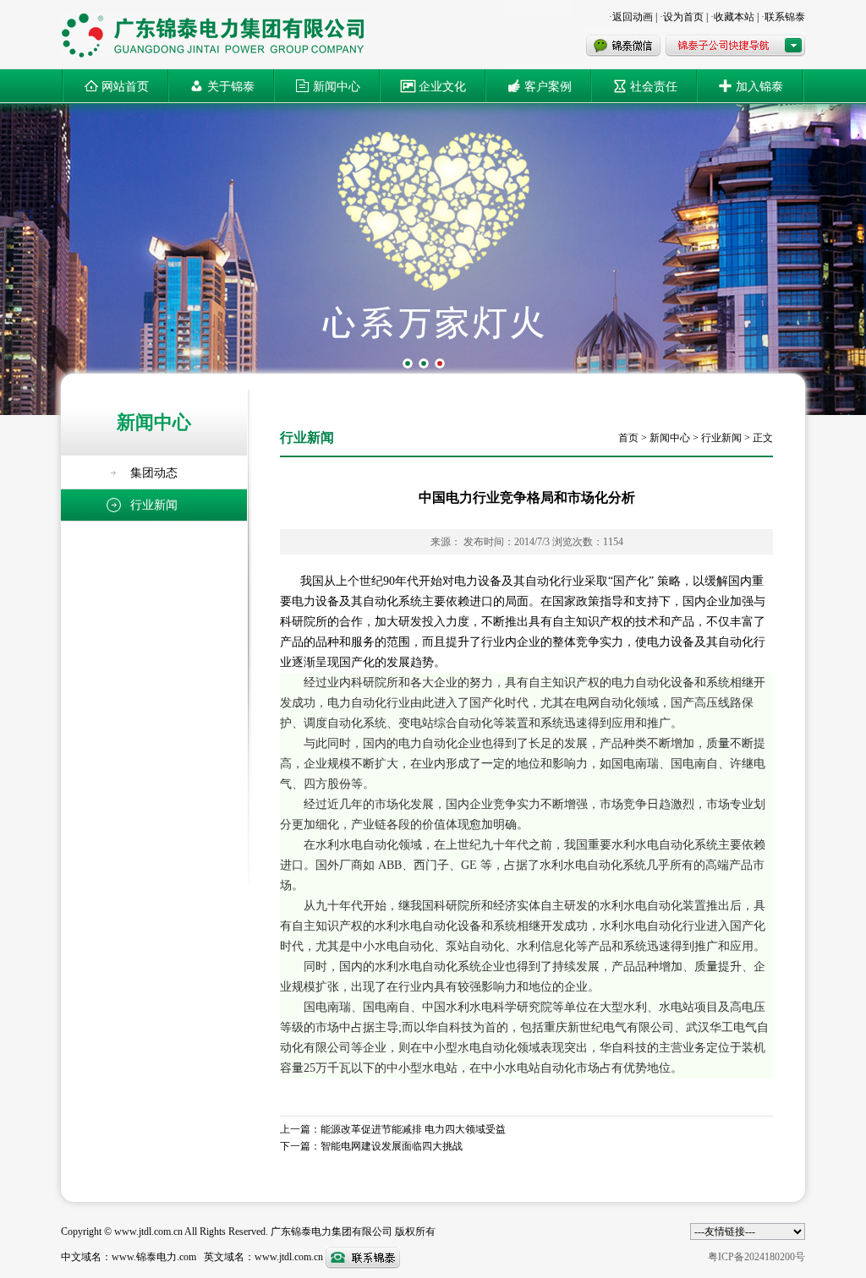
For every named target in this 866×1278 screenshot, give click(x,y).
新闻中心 (336, 86)
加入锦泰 (759, 86)
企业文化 (442, 86)
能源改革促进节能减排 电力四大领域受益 (413, 1129)
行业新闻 (721, 438)
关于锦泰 (231, 86)
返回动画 (632, 17)
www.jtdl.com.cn (289, 1257)
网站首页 (125, 86)
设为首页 (683, 17)
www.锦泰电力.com (155, 1257)
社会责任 (653, 86)
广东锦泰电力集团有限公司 (331, 1231)
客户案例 (548, 86)
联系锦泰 (785, 17)
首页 (628, 438)
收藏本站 (734, 17)
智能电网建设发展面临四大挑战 (392, 1146)
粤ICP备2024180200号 (756, 1257)
